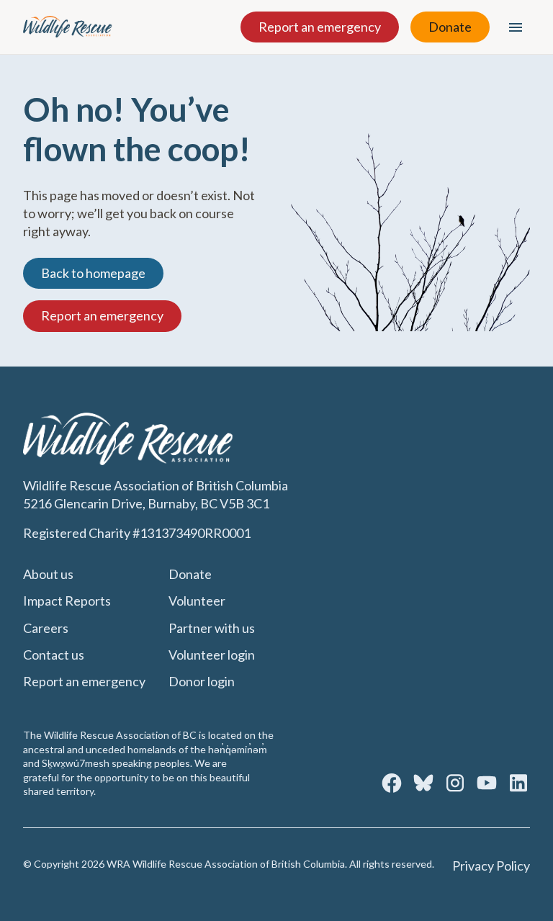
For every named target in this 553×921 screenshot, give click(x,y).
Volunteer (196, 600)
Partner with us (211, 628)
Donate (450, 27)
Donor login (201, 681)
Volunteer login (211, 654)
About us (48, 574)
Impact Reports (67, 600)
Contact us (53, 654)
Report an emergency (319, 27)
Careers (45, 628)
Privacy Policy (491, 865)
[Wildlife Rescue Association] (67, 26)
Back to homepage (93, 273)
